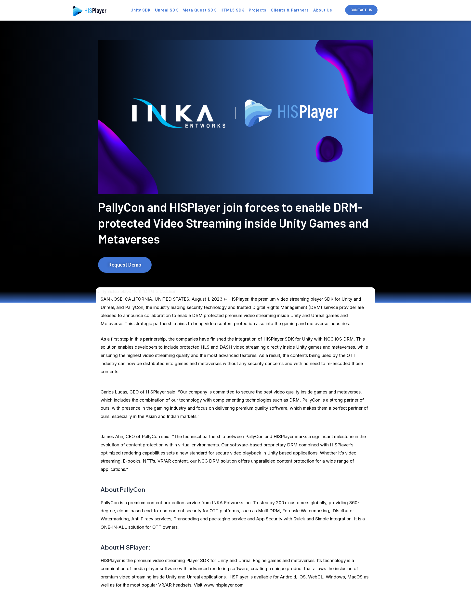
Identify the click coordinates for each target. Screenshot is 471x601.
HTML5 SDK (232, 10)
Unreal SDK (166, 10)
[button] (361, 10)
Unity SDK (141, 10)
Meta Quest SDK (199, 10)
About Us (322, 10)
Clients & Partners (290, 10)
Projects (257, 10)
